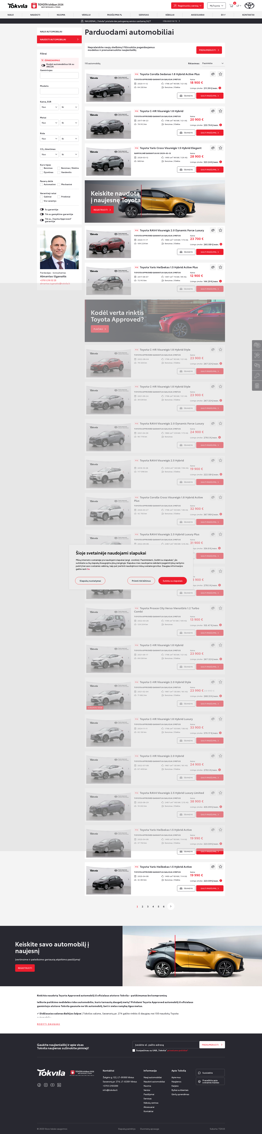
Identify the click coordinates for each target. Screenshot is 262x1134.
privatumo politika (177, 1050)
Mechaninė (66, 184)
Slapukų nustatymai (90, 580)
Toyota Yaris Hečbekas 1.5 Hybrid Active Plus (167, 267)
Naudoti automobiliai (154, 1081)
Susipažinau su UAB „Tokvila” (162, 1050)
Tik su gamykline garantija (59, 214)
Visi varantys (50, 201)
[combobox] (59, 75)
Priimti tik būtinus (141, 580)
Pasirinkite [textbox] (207, 63)
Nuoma (147, 1085)
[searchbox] (41, 75)
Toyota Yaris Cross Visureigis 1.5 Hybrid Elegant (169, 148)
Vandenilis (66, 172)
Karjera (174, 1085)
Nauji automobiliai (153, 1077)
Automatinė (50, 184)
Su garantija (51, 209)
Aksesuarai (149, 1106)
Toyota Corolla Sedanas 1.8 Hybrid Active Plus (168, 74)
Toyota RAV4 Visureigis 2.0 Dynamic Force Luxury (170, 230)
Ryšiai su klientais (179, 1089)
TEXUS (221, 1128)
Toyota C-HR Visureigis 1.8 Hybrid (160, 111)
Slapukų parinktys (127, 1128)
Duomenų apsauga (149, 1128)
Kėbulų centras (151, 1102)
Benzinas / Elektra (70, 168)
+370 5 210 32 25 (61, 280)
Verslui (147, 1089)
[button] (77, 257)
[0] (231, 5)
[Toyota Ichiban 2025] (47, 5)
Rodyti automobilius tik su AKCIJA (60, 65)
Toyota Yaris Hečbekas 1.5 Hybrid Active (164, 866)
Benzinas (48, 168)
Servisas (148, 1098)
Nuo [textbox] (44, 106)
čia (88, 568)
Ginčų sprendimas (180, 1094)
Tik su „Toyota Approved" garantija (58, 220)
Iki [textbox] (63, 106)
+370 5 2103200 (110, 1085)
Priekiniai (65, 196)
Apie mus (176, 1077)
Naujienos (176, 1081)
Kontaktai (148, 1111)
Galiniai (48, 196)
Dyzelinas (48, 172)
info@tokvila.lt (110, 1089)
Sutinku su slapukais (173, 580)
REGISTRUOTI (25, 967)
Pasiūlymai (149, 1094)
